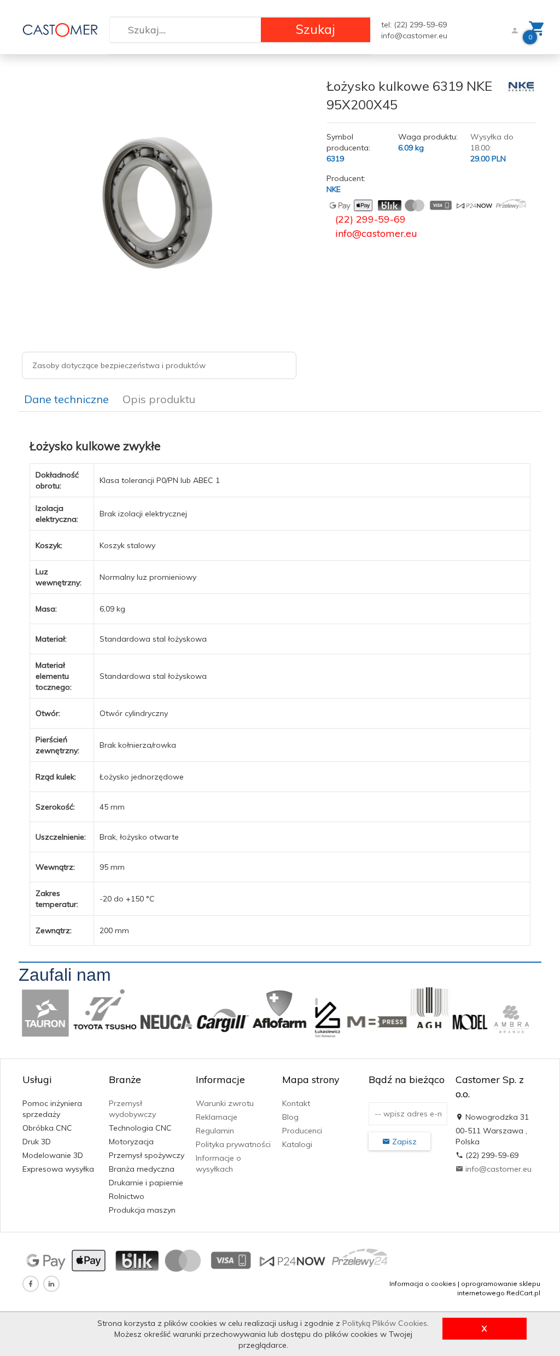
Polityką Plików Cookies (384, 1323)
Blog (290, 1117)
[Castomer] (60, 29)
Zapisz (403, 1142)
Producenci (302, 1131)
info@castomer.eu (414, 35)
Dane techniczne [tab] (66, 399)
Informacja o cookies (422, 1283)
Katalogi (297, 1144)
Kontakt (296, 1103)
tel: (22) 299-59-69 (414, 25)
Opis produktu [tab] (158, 399)
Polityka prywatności (233, 1144)
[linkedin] (51, 1284)
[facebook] (30, 1284)
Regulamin (215, 1131)
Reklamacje (216, 1117)
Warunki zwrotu (225, 1103)
